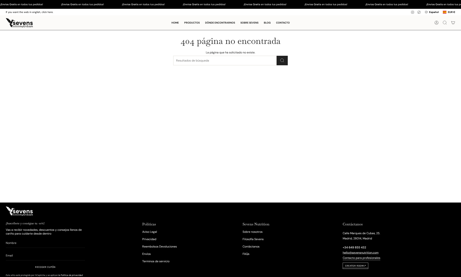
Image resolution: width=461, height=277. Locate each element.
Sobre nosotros (253, 232)
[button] (192, 22)
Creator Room (355, 265)
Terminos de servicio (155, 261)
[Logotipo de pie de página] (19, 211)
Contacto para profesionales (361, 258)
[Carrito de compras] (453, 23)
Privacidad (149, 239)
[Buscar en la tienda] (282, 60)
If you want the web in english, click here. (29, 12)
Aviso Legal (149, 232)
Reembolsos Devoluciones (159, 246)
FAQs (246, 254)
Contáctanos (251, 246)
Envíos (146, 254)
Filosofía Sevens (253, 239)
